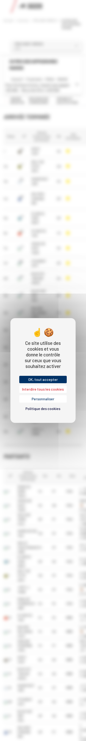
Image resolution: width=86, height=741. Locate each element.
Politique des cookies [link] (42, 408)
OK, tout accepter (43, 379)
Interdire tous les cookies (43, 389)
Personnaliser (43, 399)
